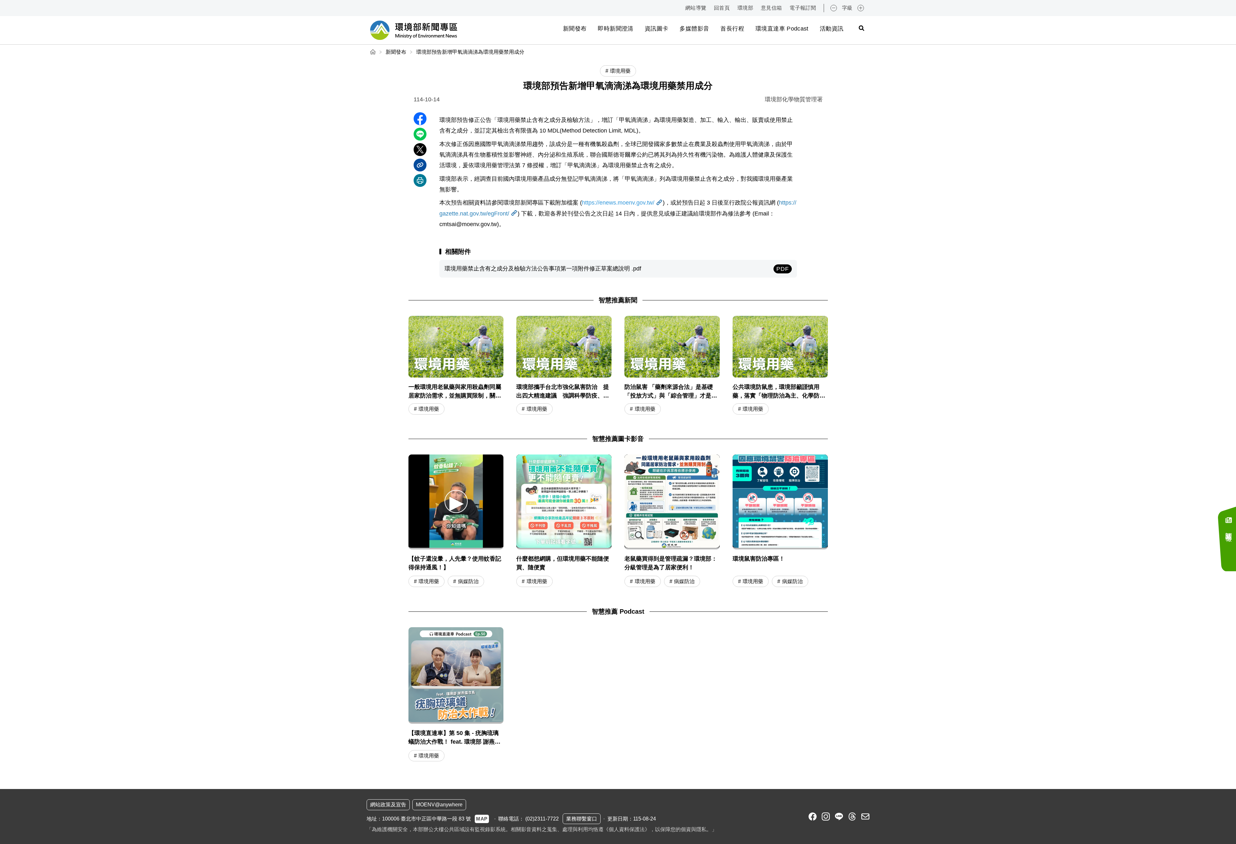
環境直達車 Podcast (782, 28)
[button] (456, 501)
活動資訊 (831, 28)
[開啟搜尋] (861, 28)
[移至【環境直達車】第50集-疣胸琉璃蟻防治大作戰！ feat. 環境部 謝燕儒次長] (456, 695)
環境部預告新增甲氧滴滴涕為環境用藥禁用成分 (470, 52)
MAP (482, 818)
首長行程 (732, 28)
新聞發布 (574, 28)
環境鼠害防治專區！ (759, 558)
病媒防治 (468, 581)
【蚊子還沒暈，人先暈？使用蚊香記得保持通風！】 (454, 563)
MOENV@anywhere (439, 804)
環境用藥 (428, 409)
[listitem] (813, 816)
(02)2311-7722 (542, 818)
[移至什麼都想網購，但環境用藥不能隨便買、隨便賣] (564, 502)
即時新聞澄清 (615, 28)
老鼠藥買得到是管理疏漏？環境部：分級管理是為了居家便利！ (670, 563)
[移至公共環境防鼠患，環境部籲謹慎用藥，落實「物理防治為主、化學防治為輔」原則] (780, 366)
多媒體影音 (694, 28)
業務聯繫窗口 (581, 818)
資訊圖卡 (656, 28)
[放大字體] (861, 8)
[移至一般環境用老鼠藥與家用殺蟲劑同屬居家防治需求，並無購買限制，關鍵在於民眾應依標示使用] (456, 366)
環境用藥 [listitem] (620, 71)
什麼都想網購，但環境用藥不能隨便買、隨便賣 (562, 563)
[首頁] (373, 52)
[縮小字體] (834, 8)
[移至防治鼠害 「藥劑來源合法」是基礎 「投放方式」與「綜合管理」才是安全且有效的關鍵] (672, 366)
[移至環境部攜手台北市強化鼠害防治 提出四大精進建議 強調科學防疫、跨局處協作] (564, 366)
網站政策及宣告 (388, 804)
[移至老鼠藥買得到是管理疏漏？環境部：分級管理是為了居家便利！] (672, 502)
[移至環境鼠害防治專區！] (780, 502)
